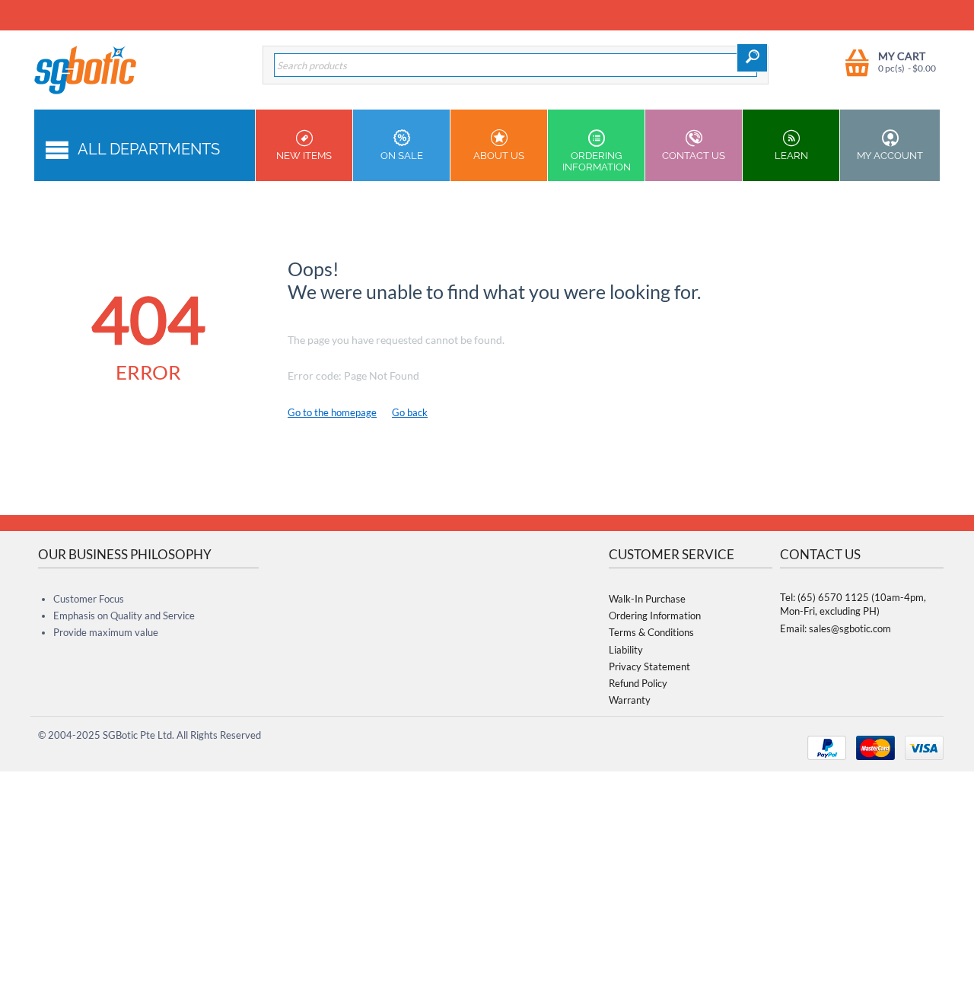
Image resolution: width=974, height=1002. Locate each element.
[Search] (752, 57)
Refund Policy (638, 683)
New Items (304, 155)
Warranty (630, 700)
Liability (626, 650)
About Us (498, 155)
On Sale (401, 155)
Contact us (693, 155)
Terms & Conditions (651, 632)
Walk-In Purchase (647, 599)
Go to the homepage (332, 412)
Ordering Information (596, 161)
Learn (791, 155)
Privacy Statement (649, 666)
